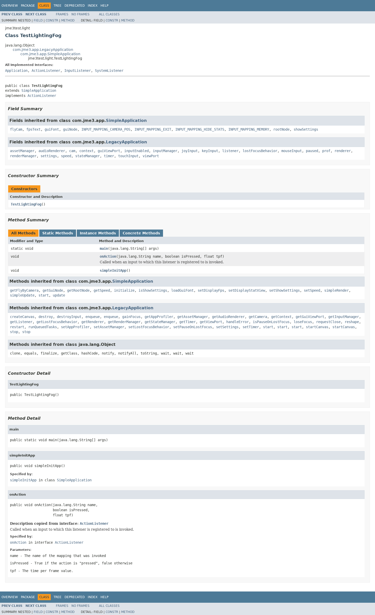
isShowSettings (153, 290)
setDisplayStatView (246, 290)
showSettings (306, 129)
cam (72, 151)
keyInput (210, 151)
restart (17, 327)
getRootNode (78, 290)
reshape (352, 322)
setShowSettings (284, 290)
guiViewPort (109, 151)
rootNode (281, 129)
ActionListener (46, 71)
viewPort (151, 156)
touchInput (128, 156)
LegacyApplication (126, 142)
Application (16, 71)
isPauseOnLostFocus (271, 322)
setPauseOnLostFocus (192, 327)
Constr (52, 20)
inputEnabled (136, 151)
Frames (62, 14)
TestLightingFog (26, 204)
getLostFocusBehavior (56, 322)
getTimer (187, 322)
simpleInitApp (113, 270)
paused (312, 151)
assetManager (22, 151)
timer (109, 156)
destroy (46, 317)
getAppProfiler (159, 317)
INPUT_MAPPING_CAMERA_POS (105, 129)
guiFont (52, 129)
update (59, 295)
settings (49, 156)
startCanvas (317, 327)
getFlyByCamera (24, 290)
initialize (124, 290)
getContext (281, 317)
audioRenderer (52, 151)
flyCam (16, 129)
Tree (57, 5)
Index (92, 5)
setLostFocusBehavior (148, 327)
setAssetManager (109, 327)
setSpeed (312, 290)
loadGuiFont (182, 290)
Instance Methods (98, 233)
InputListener (77, 71)
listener (230, 151)
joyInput (189, 151)
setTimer (251, 327)
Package (28, 5)
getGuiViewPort (310, 317)
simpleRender (336, 290)
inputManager (165, 151)
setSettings (227, 327)
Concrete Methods (141, 233)
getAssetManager (192, 317)
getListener (21, 322)
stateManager (87, 156)
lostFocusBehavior (260, 151)
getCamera (258, 317)
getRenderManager (124, 322)
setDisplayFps (211, 290)
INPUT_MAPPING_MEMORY (248, 129)
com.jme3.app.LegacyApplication (43, 50)
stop (14, 332)
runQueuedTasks (42, 327)
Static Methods (57, 233)
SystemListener (109, 71)
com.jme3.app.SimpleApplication (50, 54)
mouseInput (291, 151)
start (44, 295)
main (104, 248)
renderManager (23, 156)
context (86, 151)
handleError (237, 322)
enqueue (92, 317)
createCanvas (22, 317)
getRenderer (92, 322)
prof (326, 151)
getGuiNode (53, 290)
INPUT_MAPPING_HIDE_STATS (199, 129)
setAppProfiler (75, 327)
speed (66, 156)
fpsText (33, 129)
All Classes (109, 14)
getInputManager (343, 317)
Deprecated (75, 5)
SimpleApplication (38, 90)
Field (38, 20)
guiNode (70, 129)
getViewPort (211, 322)
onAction (108, 256)
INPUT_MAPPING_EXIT (152, 129)
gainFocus (131, 317)
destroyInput (69, 317)
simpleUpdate (22, 295)
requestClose (328, 322)
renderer (342, 151)
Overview (10, 5)
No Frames (80, 14)
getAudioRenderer (228, 317)
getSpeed (102, 290)
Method (67, 20)
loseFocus (303, 322)
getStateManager (160, 322)
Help (104, 5)
